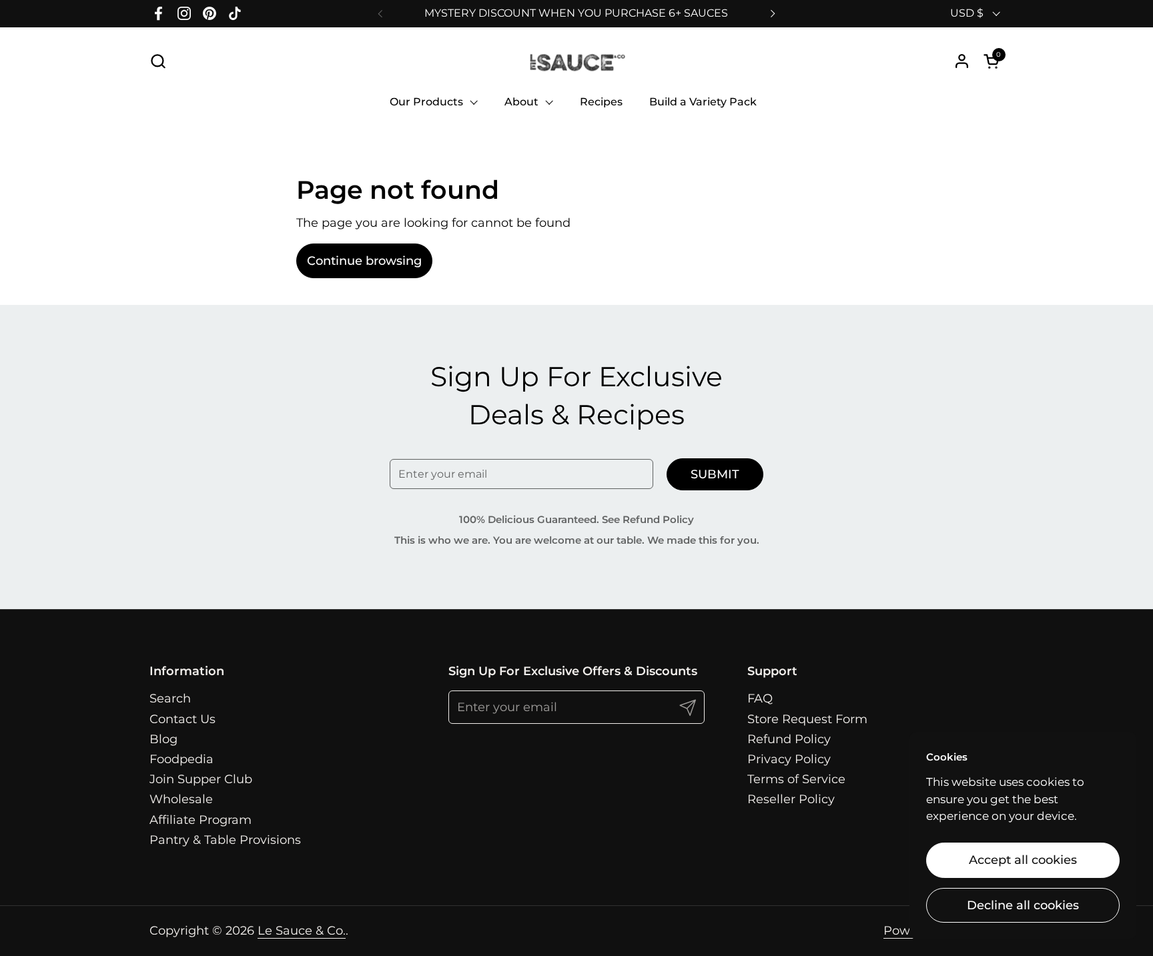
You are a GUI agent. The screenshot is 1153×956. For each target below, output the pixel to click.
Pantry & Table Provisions (225, 840)
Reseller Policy (791, 799)
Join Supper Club (200, 779)
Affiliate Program (200, 820)
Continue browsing (364, 261)
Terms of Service (796, 779)
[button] (157, 61)
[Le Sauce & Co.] (577, 61)
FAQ (760, 698)
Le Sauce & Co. (302, 930)
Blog (163, 739)
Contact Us (182, 719)
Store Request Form (807, 719)
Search (170, 698)
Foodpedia (181, 759)
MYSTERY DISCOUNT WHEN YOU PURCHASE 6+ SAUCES (576, 13)
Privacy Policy (789, 759)
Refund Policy (789, 739)
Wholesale (181, 799)
